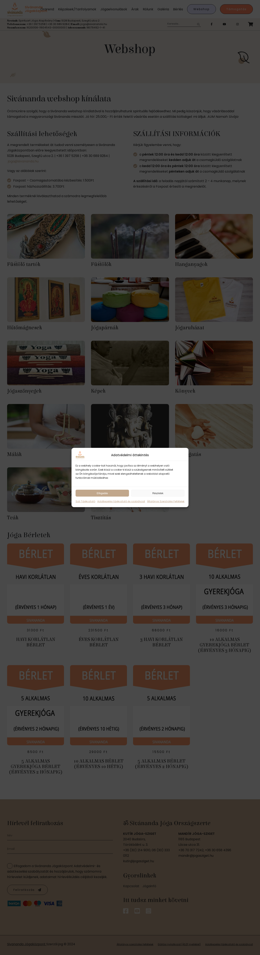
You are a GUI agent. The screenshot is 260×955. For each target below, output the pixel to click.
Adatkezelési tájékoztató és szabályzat (121, 501)
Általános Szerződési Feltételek (165, 501)
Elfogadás (102, 493)
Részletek (157, 493)
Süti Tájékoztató (85, 501)
